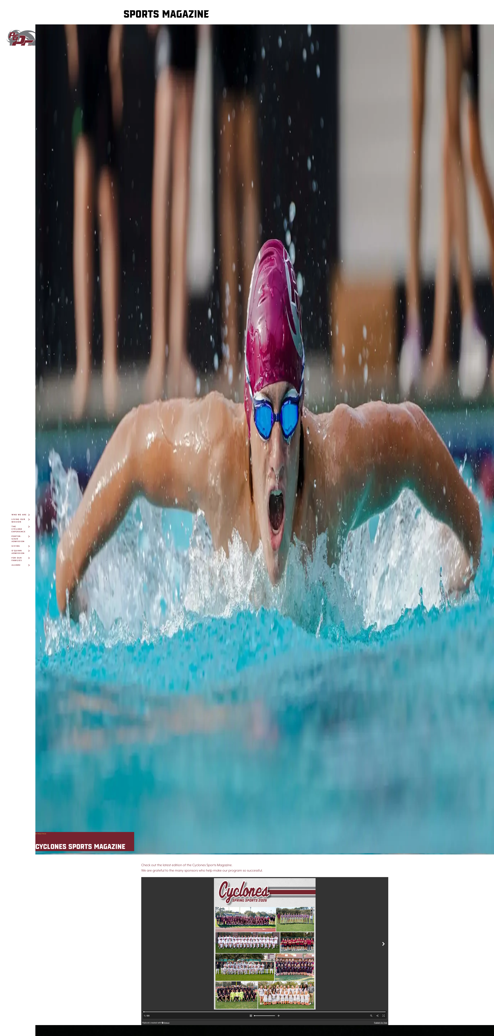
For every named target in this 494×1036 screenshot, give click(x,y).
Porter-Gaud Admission (18, 539)
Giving (16, 546)
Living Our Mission (18, 520)
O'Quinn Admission (18, 552)
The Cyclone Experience (19, 529)
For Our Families (17, 559)
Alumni (16, 565)
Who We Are (19, 515)
